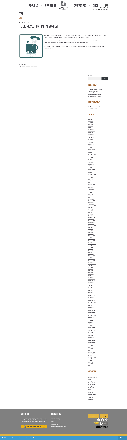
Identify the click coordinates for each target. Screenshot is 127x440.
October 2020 (91, 224)
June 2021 (90, 210)
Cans (89, 379)
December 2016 (91, 299)
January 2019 (91, 257)
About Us (33, 5)
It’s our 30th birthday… (93, 93)
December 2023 (91, 169)
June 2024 (90, 159)
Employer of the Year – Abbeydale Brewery (97, 106)
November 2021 (91, 202)
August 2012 (91, 358)
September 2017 (92, 284)
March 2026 (90, 127)
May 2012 (90, 362)
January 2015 (91, 325)
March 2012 (90, 365)
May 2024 (90, 161)
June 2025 (90, 139)
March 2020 (90, 234)
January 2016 (91, 309)
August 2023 (91, 176)
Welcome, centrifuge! (93, 91)
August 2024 (91, 156)
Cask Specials (91, 381)
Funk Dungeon (91, 384)
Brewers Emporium (92, 377)
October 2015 (91, 314)
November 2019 (91, 240)
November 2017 (91, 280)
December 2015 (91, 310)
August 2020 (91, 227)
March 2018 (90, 274)
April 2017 (90, 292)
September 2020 (92, 225)
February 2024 (91, 166)
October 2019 (91, 242)
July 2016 (90, 304)
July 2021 (90, 209)
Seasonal (90, 396)
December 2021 (91, 200)
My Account (94, 9)
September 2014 (92, 330)
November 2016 (91, 300)
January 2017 (91, 297)
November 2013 (91, 342)
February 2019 (91, 255)
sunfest (35, 66)
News (25, 64)
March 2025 (90, 144)
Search (90, 75)
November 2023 (91, 171)
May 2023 (90, 179)
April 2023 (90, 181)
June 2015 (90, 320)
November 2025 (91, 132)
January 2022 (91, 199)
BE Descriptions (92, 376)
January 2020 (91, 237)
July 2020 (90, 229)
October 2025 (91, 134)
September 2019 (92, 244)
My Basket (100, 9)
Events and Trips (92, 382)
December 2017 (91, 279)
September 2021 (92, 205)
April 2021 (90, 214)
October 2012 (91, 355)
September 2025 (92, 136)
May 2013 (90, 347)
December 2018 (91, 259)
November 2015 (91, 312)
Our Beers (50, 5)
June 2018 (90, 269)
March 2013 (90, 350)
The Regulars (91, 397)
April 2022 (90, 195)
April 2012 (90, 363)
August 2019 (91, 245)
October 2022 (91, 189)
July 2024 (90, 157)
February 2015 (91, 324)
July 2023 (90, 177)
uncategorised (91, 399)
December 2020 (91, 220)
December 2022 (91, 186)
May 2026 (90, 124)
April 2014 (90, 335)
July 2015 (90, 319)
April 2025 (90, 142)
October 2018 (91, 262)
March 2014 (90, 337)
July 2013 (90, 345)
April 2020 (90, 232)
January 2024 (91, 167)
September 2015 (92, 315)
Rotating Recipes (92, 394)
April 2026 (90, 126)
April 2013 (90, 348)
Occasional (91, 391)
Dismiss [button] (123, 438)
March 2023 (90, 182)
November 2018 (91, 260)
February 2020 (91, 235)
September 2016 (92, 302)
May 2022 (90, 194)
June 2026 (90, 122)
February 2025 (91, 146)
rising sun (30, 66)
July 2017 (90, 287)
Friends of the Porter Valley (94, 94)
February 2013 (91, 352)
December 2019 (91, 239)
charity (23, 66)
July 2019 (90, 247)
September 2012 (92, 357)
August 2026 (91, 119)
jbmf (27, 66)
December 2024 (91, 149)
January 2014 (91, 339)
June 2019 (90, 249)
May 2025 (90, 141)
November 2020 (91, 222)
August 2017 (91, 285)
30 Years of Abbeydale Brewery (95, 89)
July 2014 (90, 332)
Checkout (105, 9)
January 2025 (91, 147)
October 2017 (91, 282)
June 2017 (90, 289)
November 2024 (91, 151)
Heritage (90, 386)
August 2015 (91, 317)
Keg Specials (91, 387)
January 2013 (91, 353)
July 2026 (90, 121)
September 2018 (92, 264)
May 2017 (90, 290)
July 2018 (90, 267)
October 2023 (91, 172)
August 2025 (91, 137)
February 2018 (91, 275)
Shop (95, 5)
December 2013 (91, 340)
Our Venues (80, 5)
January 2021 (91, 219)
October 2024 (91, 152)
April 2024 (90, 162)
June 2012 (90, 360)
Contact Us (56, 414)
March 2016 (90, 307)
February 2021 (91, 217)
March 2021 (90, 215)
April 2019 (90, 252)
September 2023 (92, 174)
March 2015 (90, 322)
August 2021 (91, 207)
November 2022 (91, 187)
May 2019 (90, 250)
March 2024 (90, 164)
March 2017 (90, 294)
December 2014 (91, 327)
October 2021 (91, 204)
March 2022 (90, 197)
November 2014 (91, 329)
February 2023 (91, 184)
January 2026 (91, 129)
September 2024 (92, 154)
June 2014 (90, 334)
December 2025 (91, 131)
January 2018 (91, 277)
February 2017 (91, 295)
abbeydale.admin (36, 22)
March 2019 (90, 254)
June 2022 (90, 192)
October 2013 (91, 344)
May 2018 (90, 270)
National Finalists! (94, 108)
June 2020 (90, 230)
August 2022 (91, 190)
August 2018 (91, 265)
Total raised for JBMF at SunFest (38, 26)
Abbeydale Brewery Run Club (94, 96)
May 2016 (90, 305)
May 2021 (90, 212)
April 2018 (90, 272)
